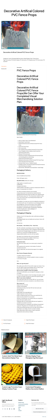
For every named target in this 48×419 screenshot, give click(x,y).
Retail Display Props (28, 58)
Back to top (44, 416)
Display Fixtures (21, 405)
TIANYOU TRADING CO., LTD (8, 416)
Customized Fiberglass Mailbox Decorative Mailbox (35, 388)
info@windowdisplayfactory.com (39, 411)
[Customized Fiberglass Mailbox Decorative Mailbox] (36, 374)
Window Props (21, 402)
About (19, 407)
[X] (5, 409)
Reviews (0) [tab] (3, 68)
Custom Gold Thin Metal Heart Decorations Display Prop (12, 357)
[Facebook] (3, 409)
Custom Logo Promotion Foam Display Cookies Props (12, 388)
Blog (19, 409)
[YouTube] (9, 409)
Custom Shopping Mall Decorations (16, 58)
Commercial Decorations (23, 404)
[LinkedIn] (12, 409)
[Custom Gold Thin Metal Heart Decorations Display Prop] (12, 343)
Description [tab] (3, 66)
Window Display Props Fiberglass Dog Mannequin (34, 357)
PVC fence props (39, 60)
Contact (20, 410)
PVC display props (31, 60)
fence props (8, 60)
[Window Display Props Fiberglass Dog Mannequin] (36, 343)
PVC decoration (23, 60)
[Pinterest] (14, 409)
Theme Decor (36, 58)
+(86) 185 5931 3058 (40, 408)
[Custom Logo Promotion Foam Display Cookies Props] (12, 374)
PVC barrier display (15, 60)
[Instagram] (7, 409)
